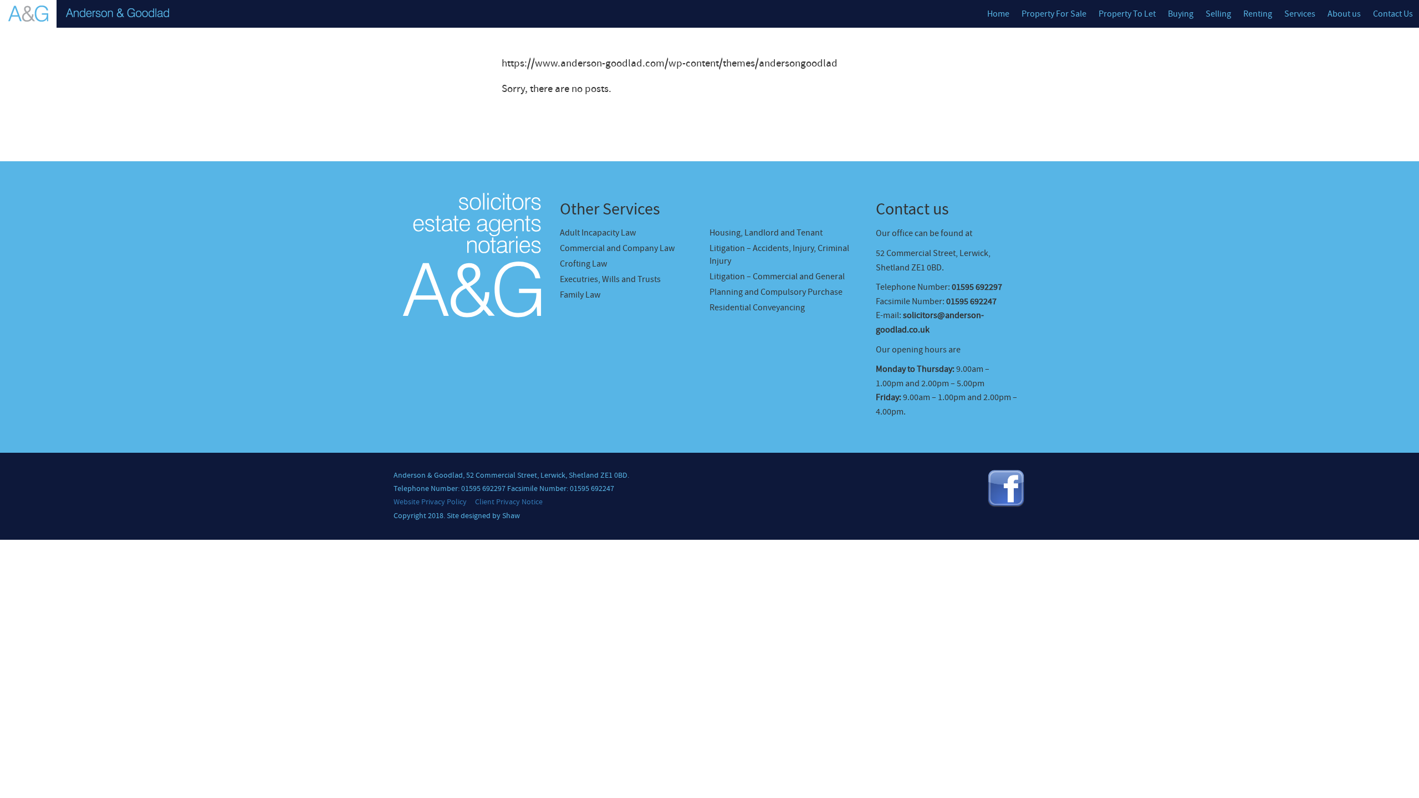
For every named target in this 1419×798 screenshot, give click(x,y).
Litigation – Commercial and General (777, 276)
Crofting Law (583, 263)
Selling (1218, 13)
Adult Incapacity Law (598, 232)
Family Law (580, 294)
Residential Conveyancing (757, 307)
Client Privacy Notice (509, 502)
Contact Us (1393, 13)
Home (998, 13)
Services (1299, 13)
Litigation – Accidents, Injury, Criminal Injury (779, 255)
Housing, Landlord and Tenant (766, 232)
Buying (1180, 13)
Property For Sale (1054, 13)
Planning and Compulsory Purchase (776, 292)
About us (1344, 13)
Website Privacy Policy (430, 502)
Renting (1257, 13)
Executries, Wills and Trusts (610, 279)
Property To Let (1127, 13)
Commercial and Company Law (617, 248)
